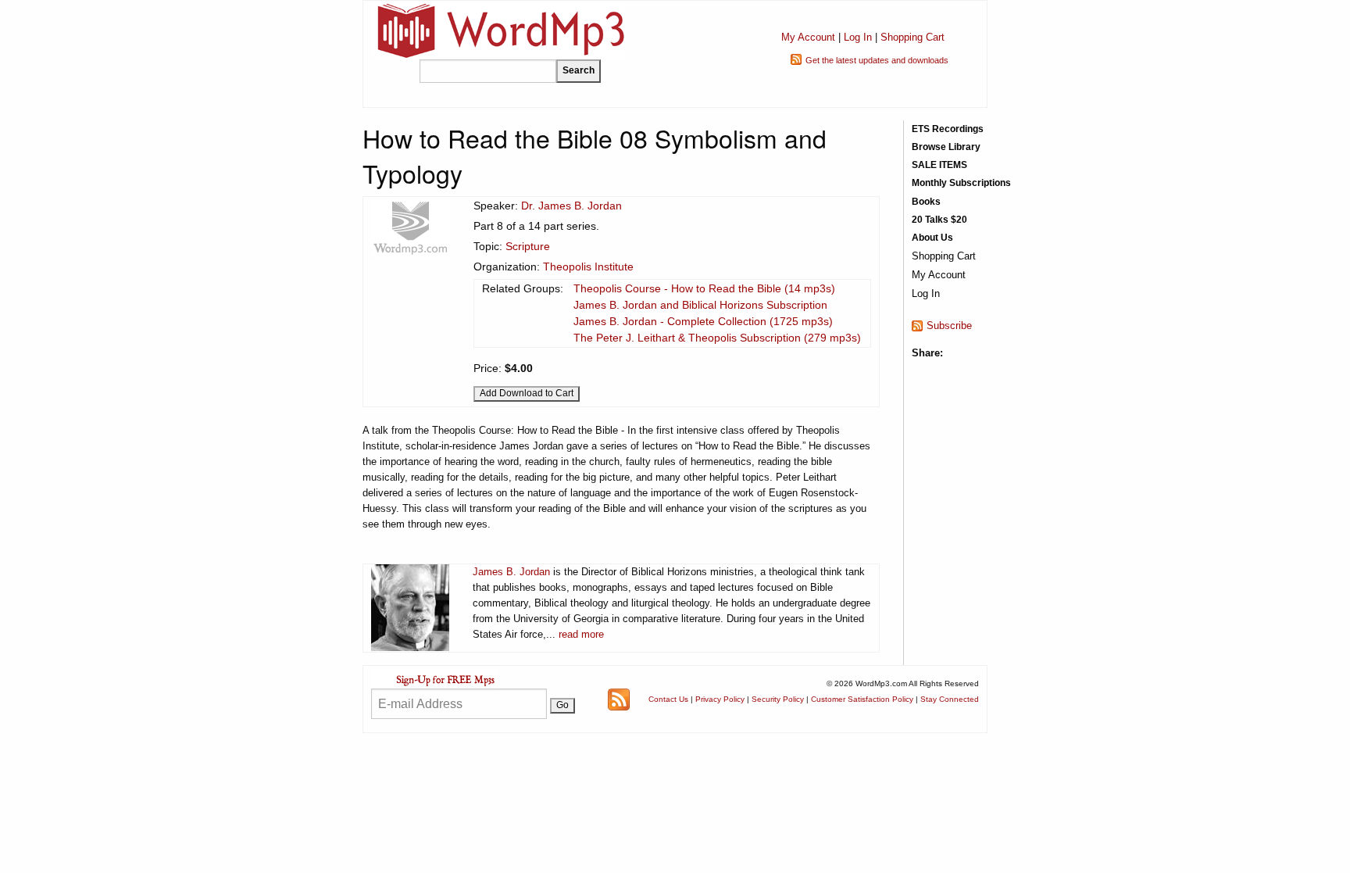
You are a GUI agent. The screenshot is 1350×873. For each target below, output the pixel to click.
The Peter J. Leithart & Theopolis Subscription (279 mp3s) (717, 337)
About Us (932, 237)
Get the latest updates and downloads (876, 60)
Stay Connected (949, 699)
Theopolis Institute (588, 266)
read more (581, 634)
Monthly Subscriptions (961, 182)
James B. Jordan (511, 572)
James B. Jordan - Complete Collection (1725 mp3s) (703, 321)
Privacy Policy (720, 699)
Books (926, 201)
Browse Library (946, 146)
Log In (858, 37)
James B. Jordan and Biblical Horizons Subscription (700, 305)
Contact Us (668, 699)
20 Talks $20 (939, 219)
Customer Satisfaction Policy (862, 699)
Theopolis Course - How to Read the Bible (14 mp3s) (704, 288)
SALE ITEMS (939, 164)
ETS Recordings (948, 128)
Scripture (527, 246)
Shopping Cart (912, 37)
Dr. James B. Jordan (571, 205)
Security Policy (778, 699)
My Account (808, 37)
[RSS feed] (619, 698)
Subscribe (949, 325)
